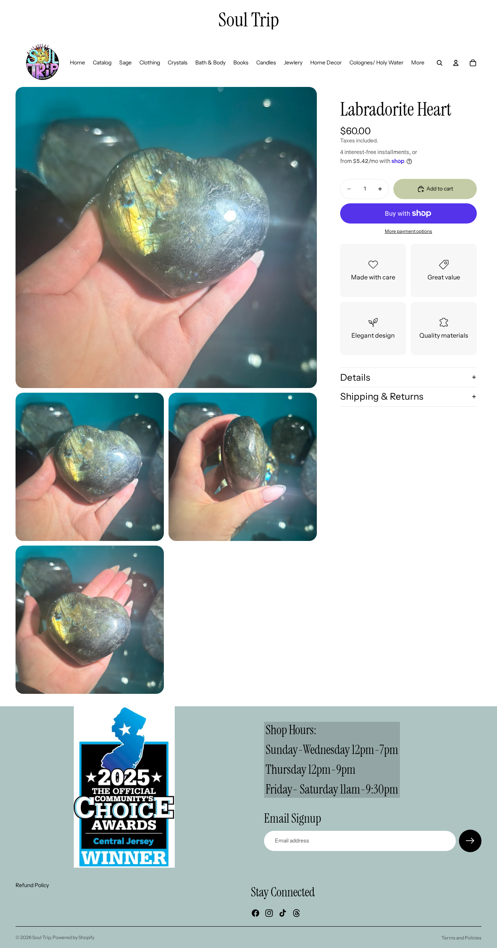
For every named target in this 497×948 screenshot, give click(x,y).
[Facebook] (255, 913)
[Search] (439, 62)
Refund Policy (32, 885)
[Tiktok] (282, 913)
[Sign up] (470, 841)
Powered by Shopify (73, 937)
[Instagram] (269, 913)
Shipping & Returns (381, 396)
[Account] (455, 62)
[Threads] (296, 913)
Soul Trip (41, 937)
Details (355, 377)
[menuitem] (417, 62)
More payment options (408, 231)
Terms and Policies (461, 938)
